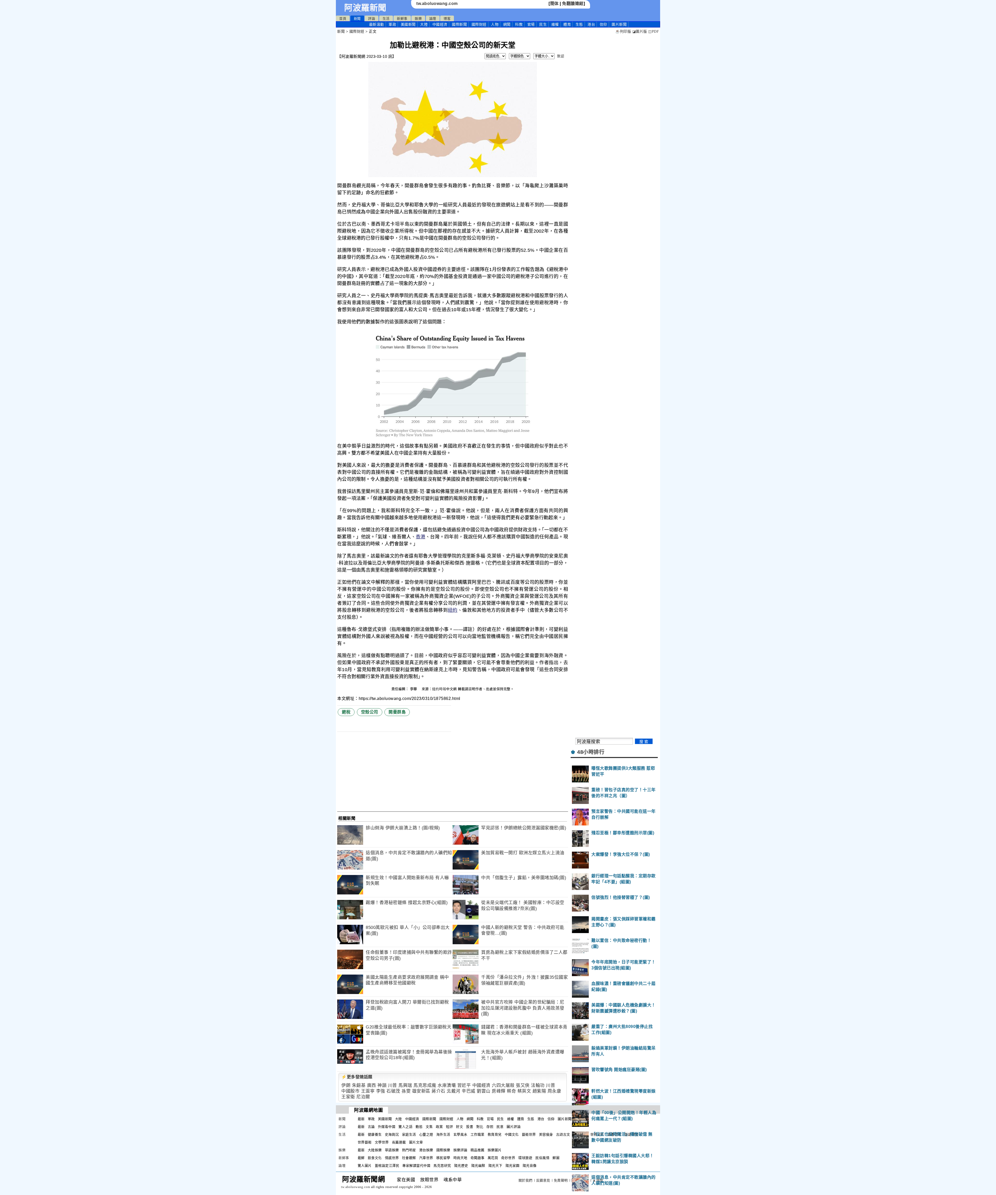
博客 (447, 18)
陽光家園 (513, 1166)
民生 (543, 24)
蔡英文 (524, 1091)
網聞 (507, 24)
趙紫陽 (539, 1091)
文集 (429, 1127)
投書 (469, 1127)
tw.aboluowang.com (437, 3)
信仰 (603, 24)
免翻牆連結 (573, 3)
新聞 (357, 18)
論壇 (432, 18)
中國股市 (350, 1091)
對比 (479, 1127)
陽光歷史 (461, 1166)
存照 (489, 1127)
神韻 (381, 1085)
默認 (560, 56)
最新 (376, 24)
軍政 (392, 24)
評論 (371, 18)
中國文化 (512, 1134)
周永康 (554, 1091)
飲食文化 (375, 1158)
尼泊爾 (363, 1096)
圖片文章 (416, 1142)
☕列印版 (623, 31)
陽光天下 (495, 1166)
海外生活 (443, 1134)
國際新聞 (459, 24)
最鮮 (361, 1158)
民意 (499, 1127)
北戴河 (453, 1091)
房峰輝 (499, 1091)
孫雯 (406, 1091)
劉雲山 (483, 1091)
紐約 (453, 610)
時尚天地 (460, 1158)
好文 (459, 1127)
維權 (555, 24)
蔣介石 (438, 1091)
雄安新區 (421, 1091)
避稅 (346, 712)
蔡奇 (511, 1091)
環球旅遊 (525, 1158)
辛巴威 (468, 1091)
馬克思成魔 (424, 1085)
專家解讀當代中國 (416, 1166)
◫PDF (653, 31)
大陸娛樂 (375, 1150)
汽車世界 (426, 1158)
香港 (420, 536)
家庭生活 (409, 1134)
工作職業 (478, 1134)
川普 (392, 1085)
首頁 (342, 18)
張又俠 (523, 1085)
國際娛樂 (443, 1150)
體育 (567, 24)
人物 (495, 24)
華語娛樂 (392, 1150)
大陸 (424, 24)
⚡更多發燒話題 (356, 1077)
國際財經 (479, 24)
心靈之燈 (426, 1134)
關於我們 (525, 1180)
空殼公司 (369, 712)
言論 (371, 1127)
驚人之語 (405, 1127)
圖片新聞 (565, 1119)
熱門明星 (409, 1150)
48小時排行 (590, 752)
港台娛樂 (426, 1150)
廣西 (371, 1085)
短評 (449, 1127)
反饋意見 (543, 1180)
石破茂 (393, 1091)
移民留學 (443, 1158)
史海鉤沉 (392, 1134)
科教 (519, 24)
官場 (531, 24)
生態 (579, 24)
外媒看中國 (387, 1127)
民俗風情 (542, 1158)
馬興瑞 (405, 1085)
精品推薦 (478, 1150)
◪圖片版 (639, 31)
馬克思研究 (442, 1166)
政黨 (439, 1127)
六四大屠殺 (503, 1085)
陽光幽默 (478, 1166)
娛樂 (418, 18)
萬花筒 (493, 1158)
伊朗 (345, 1085)
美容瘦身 (546, 1134)
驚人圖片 (365, 1166)
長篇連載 (399, 1142)
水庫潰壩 (447, 1085)
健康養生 (375, 1134)
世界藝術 (365, 1142)
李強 (380, 1091)
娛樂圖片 (495, 1150)
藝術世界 (529, 1134)
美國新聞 (408, 24)
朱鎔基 (359, 1085)
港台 (591, 24)
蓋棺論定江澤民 (387, 1166)
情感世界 (392, 1158)
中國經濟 (439, 24)
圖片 (619, 24)
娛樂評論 (460, 1150)
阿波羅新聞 (365, 7)
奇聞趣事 (478, 1158)
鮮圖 (555, 1158)
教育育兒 (495, 1134)
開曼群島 (397, 712)
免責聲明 (561, 1180)
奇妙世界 (508, 1158)
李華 (414, 689)
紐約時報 (439, 689)
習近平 (464, 1085)
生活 (386, 18)
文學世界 (382, 1142)
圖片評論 (514, 1127)
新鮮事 (402, 18)
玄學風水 (460, 1134)
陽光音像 (530, 1166)
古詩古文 (563, 1134)
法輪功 (538, 1085)
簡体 (554, 3)
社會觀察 (409, 1158)
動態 (419, 1127)
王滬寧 (368, 1091)
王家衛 (348, 1096)
